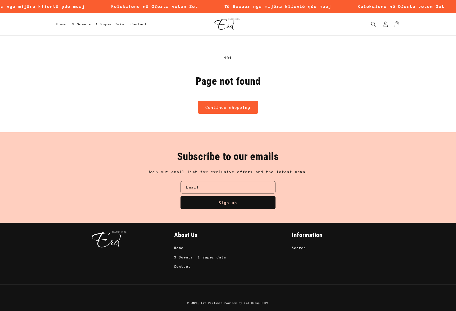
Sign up (228, 202)
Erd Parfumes (211, 303)
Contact (182, 266)
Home (179, 248)
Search (299, 248)
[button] (373, 24)
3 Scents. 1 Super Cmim (200, 257)
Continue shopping (228, 107)
